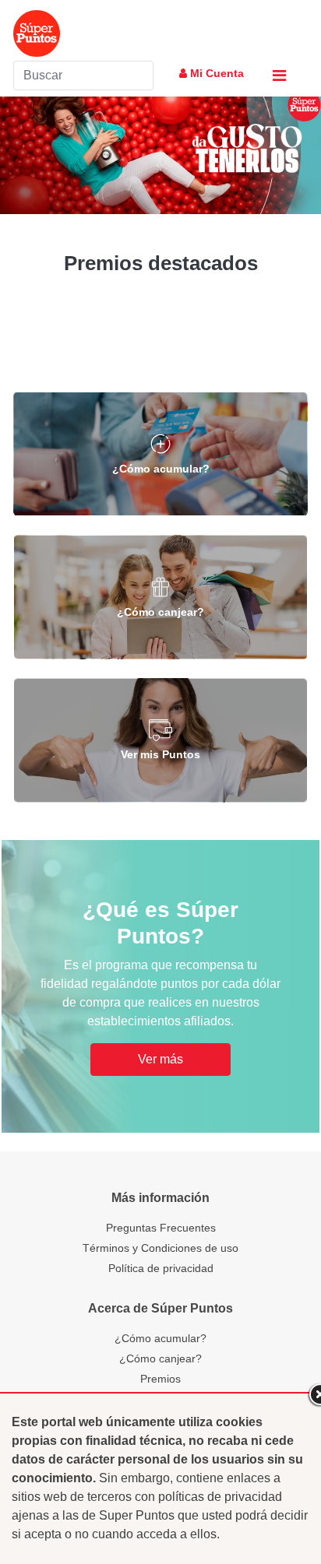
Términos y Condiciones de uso (160, 1248)
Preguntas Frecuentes (161, 1227)
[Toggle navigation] (279, 75)
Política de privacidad (160, 1268)
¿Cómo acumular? (160, 1338)
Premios (160, 1378)
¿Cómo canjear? (160, 1358)
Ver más (160, 1059)
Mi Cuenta (215, 73)
